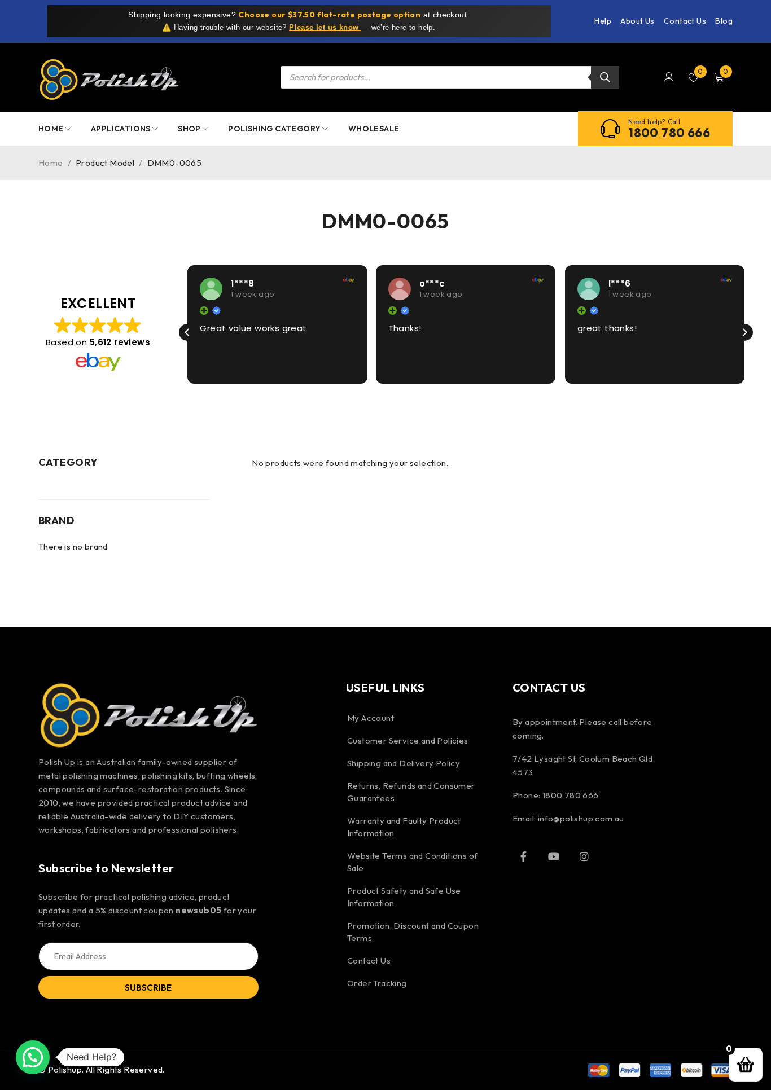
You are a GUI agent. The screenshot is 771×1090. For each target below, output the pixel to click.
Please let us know (325, 27)
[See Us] (584, 856)
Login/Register (668, 77)
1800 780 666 (669, 132)
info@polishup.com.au (581, 818)
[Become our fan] (523, 856)
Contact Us (685, 21)
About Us (637, 21)
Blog (724, 21)
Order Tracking (377, 983)
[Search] (605, 77)
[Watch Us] (553, 856)
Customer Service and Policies (407, 740)
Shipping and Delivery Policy (403, 763)
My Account (370, 718)
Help (602, 21)
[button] (744, 332)
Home (50, 162)
